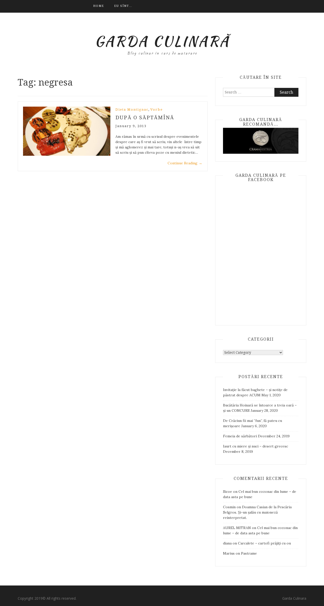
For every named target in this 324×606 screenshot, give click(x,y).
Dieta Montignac (131, 109)
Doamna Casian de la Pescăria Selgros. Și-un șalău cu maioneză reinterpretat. (257, 512)
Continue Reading (185, 163)
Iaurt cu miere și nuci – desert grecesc (255, 446)
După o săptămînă (144, 117)
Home (98, 6)
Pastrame (249, 553)
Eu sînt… (123, 6)
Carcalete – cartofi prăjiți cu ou (264, 543)
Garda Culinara (294, 598)
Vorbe (156, 109)
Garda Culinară (162, 41)
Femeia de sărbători (240, 436)
